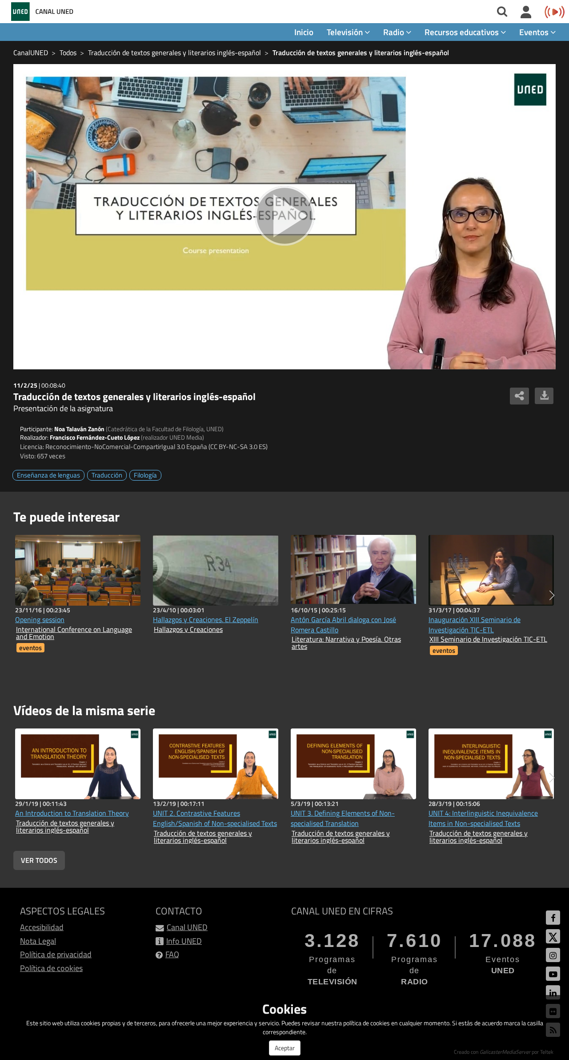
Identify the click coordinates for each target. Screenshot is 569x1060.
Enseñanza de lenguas (48, 475)
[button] (552, 595)
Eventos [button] (534, 31)
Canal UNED (187, 927)
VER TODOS (39, 860)
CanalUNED (30, 52)
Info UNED (184, 941)
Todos (68, 52)
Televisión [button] (346, 31)
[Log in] (526, 12)
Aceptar (285, 1047)
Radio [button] (394, 31)
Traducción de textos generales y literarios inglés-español (174, 52)
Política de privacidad (56, 954)
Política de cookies (51, 968)
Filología (145, 475)
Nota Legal (38, 941)
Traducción (107, 475)
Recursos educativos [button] (463, 31)
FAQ (172, 954)
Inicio (303, 31)
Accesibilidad (42, 927)
